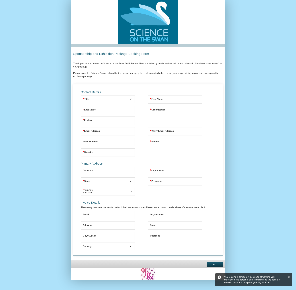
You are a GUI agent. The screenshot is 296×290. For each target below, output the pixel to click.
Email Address (92, 131)
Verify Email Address (162, 131)
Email (86, 214)
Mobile (155, 141)
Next (214, 264)
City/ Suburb (89, 236)
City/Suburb (157, 170)
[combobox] (108, 99)
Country (88, 190)
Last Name (90, 109)
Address (88, 170)
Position (88, 120)
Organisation (158, 109)
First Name (157, 99)
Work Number (90, 141)
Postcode (156, 181)
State (87, 181)
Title (86, 99)
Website (88, 152)
